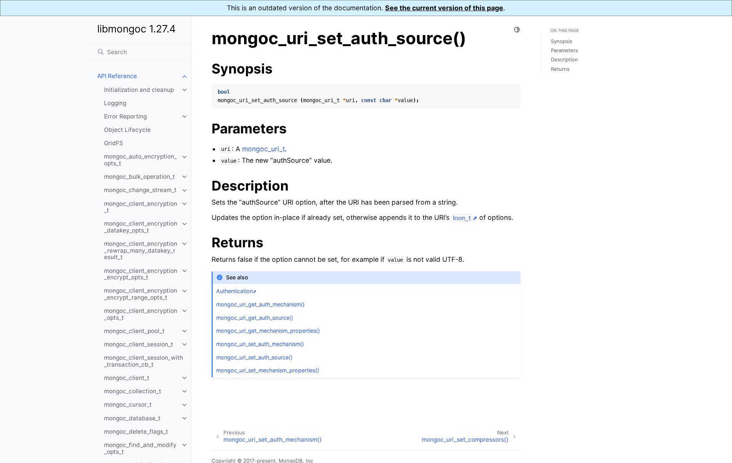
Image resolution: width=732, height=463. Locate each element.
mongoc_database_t (132, 418)
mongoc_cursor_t (128, 405)
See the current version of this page (444, 8)
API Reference (117, 76)
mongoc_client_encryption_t (140, 207)
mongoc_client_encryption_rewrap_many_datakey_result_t (140, 250)
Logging (115, 103)
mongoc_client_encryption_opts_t (140, 314)
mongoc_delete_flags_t (136, 431)
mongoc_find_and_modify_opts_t (140, 448)
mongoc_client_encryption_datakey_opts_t (140, 227)
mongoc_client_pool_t (134, 331)
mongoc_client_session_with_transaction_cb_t (143, 361)
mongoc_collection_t (132, 391)
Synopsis (561, 41)
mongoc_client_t (126, 377)
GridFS (113, 143)
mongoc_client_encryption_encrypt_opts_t (140, 274)
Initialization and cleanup (139, 89)
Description (564, 60)
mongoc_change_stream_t (140, 190)
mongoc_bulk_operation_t (139, 176)
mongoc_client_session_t (138, 344)
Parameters (564, 50)
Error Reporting (125, 116)
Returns (560, 69)
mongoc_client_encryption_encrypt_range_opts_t (140, 294)
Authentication (234, 291)
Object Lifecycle (127, 129)
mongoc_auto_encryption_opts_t (140, 160)
